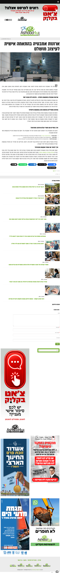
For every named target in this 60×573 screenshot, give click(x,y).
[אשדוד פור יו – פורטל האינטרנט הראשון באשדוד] (30, 29)
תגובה (59, 313)
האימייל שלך (57, 332)
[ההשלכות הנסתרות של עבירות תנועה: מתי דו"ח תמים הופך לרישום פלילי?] (52, 228)
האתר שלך (58, 337)
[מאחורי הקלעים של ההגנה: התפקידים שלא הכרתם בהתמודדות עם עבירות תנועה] (52, 256)
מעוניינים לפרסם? (32, 560)
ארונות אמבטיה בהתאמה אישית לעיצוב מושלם (32, 46)
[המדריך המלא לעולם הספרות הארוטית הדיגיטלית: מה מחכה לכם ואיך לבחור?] (52, 273)
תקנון (24, 560)
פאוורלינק (57, 174)
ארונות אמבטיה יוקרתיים (45, 135)
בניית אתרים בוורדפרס (36, 569)
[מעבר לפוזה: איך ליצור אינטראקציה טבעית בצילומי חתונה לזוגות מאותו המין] (52, 211)
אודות (39, 560)
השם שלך (57, 327)
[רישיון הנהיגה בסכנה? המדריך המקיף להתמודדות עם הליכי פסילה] (52, 245)
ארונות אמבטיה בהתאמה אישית (46, 152)
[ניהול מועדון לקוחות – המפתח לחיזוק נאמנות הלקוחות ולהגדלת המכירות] (52, 290)
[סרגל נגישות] (57, 571)
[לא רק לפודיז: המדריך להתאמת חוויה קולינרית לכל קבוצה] (52, 199)
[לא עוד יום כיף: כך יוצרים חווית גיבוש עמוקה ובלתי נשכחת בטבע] (52, 188)
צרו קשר (20, 560)
